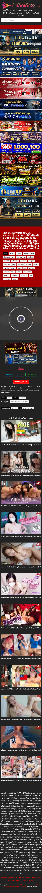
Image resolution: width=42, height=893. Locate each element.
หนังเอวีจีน (15, 261)
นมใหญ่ (35, 264)
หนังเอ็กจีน (6, 261)
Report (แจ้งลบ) (21, 382)
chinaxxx (6, 275)
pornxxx (6, 272)
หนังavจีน (21, 264)
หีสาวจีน (19, 257)
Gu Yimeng (7, 279)
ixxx (12, 272)
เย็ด (13, 257)
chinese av (27, 272)
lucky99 (14, 408)
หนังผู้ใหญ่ (31, 261)
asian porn (15, 275)
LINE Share (31, 374)
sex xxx (31, 268)
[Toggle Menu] (39, 27)
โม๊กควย (12, 253)
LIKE (21, 368)
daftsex (18, 272)
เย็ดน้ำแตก (7, 257)
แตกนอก (26, 253)
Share (10, 374)
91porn (15, 279)
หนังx (14, 264)
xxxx (19, 268)
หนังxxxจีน (7, 264)
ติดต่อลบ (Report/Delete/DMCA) (14, 878)
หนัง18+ (28, 264)
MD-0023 (24, 275)
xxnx (24, 268)
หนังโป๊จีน (17, 401)
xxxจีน (13, 268)
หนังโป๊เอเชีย (24, 401)
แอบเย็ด (19, 253)
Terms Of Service (28, 880)
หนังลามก (23, 261)
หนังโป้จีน (30, 257)
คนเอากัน (6, 268)
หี (24, 257)
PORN (13, 401)
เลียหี (32, 253)
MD (31, 275)
